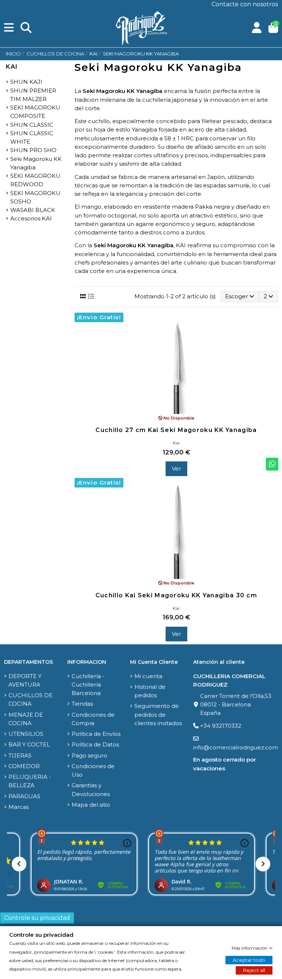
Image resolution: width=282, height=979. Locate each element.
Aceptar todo (249, 960)
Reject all (254, 970)
